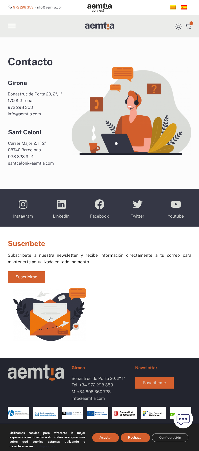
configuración (45, 446)
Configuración (170, 437)
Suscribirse (26, 276)
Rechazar (135, 437)
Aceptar (106, 437)
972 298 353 (23, 7)
